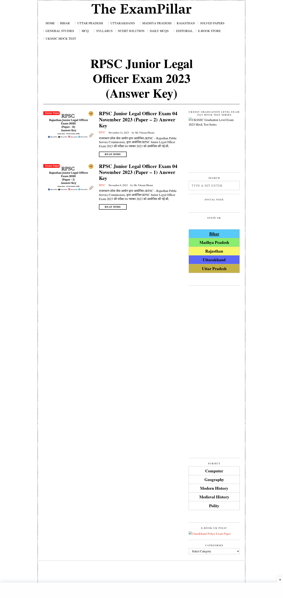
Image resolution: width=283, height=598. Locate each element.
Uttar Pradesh (214, 268)
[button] (235, 185)
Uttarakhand (214, 260)
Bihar (214, 234)
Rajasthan (214, 251)
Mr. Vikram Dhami (144, 132)
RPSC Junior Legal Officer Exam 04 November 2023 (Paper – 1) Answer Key (138, 172)
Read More (113, 154)
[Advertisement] (214, 347)
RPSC (102, 132)
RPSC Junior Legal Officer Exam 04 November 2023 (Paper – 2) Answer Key (138, 119)
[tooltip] (192, 205)
